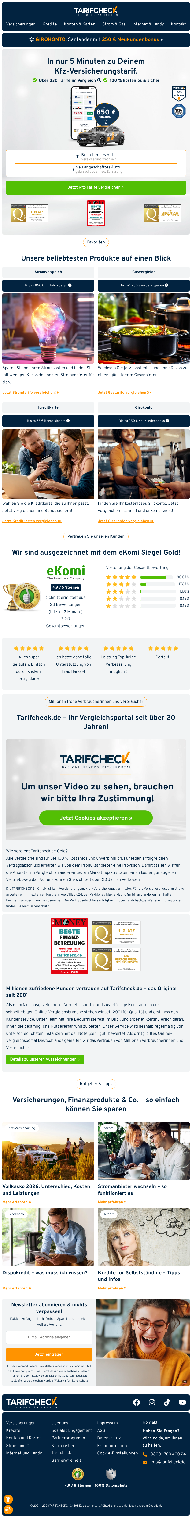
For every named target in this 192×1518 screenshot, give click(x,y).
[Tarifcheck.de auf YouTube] (182, 1402)
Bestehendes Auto (99, 157)
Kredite (13, 1430)
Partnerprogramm (68, 1438)
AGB (101, 1430)
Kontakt (178, 24)
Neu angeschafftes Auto (98, 169)
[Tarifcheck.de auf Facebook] (136, 1402)
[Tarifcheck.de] (96, 11)
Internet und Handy (24, 1453)
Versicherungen (21, 1423)
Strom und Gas (19, 1446)
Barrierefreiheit (66, 1460)
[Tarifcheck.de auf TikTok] (167, 1402)
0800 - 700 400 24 (168, 1454)
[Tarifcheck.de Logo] (50, 1402)
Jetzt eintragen (49, 1354)
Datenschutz (39, 906)
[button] (99, 80)
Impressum (107, 1423)
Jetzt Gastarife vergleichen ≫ (124, 393)
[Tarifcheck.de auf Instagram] (151, 1402)
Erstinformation (112, 1446)
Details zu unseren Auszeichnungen (44, 1059)
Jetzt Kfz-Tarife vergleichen (95, 187)
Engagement (72, 1430)
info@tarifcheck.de (168, 1462)
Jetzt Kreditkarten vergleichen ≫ (32, 521)
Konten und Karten (24, 1438)
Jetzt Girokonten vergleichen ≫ (126, 521)
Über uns (60, 1423)
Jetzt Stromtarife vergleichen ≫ (30, 393)
